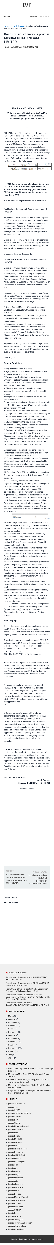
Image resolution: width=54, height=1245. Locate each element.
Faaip (26, 1239)
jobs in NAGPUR (15, 1142)
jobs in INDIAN (14, 1110)
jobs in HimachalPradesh (18, 1126)
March (11, 1016)
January (11, 1019)
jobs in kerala (13, 1191)
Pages (33, 16)
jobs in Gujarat (14, 1123)
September (13, 1032)
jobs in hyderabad (15, 1178)
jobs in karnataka (15, 1187)
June (10, 1058)
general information (16, 1104)
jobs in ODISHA (14, 1210)
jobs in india (13, 1133)
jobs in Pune (13, 1213)
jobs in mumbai (14, 1203)
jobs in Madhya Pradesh (18, 1197)
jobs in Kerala (14, 1136)
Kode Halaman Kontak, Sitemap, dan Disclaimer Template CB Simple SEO (28, 1081)
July (10, 1055)
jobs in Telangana (15, 1220)
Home (6, 26)
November (12, 1026)
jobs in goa (13, 1168)
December (12, 1022)
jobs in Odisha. (14, 1146)
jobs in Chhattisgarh (16, 1162)
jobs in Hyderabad (17, 26)
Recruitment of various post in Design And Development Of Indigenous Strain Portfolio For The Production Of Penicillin (28, 997)
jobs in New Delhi (15, 1207)
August (11, 1051)
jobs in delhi (13, 1165)
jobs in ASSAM (14, 1117)
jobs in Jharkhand (15, 1184)
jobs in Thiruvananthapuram (20, 1223)
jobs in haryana (14, 1175)
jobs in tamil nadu (15, 1216)
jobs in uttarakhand (16, 1229)
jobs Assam (13, 1107)
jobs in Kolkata (14, 1194)
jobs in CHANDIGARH (17, 1155)
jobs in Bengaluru (15, 1152)
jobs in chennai (14, 1158)
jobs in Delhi (13, 1120)
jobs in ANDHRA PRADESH (19, 1113)
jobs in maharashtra (16, 1200)
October (11, 1029)
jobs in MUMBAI (15, 1139)
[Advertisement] (27, 78)
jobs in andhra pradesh (18, 1149)
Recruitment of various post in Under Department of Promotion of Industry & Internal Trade (28, 990)
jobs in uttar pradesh (17, 1226)
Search (45, 16)
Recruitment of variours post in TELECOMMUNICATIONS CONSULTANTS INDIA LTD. (27, 1004)
